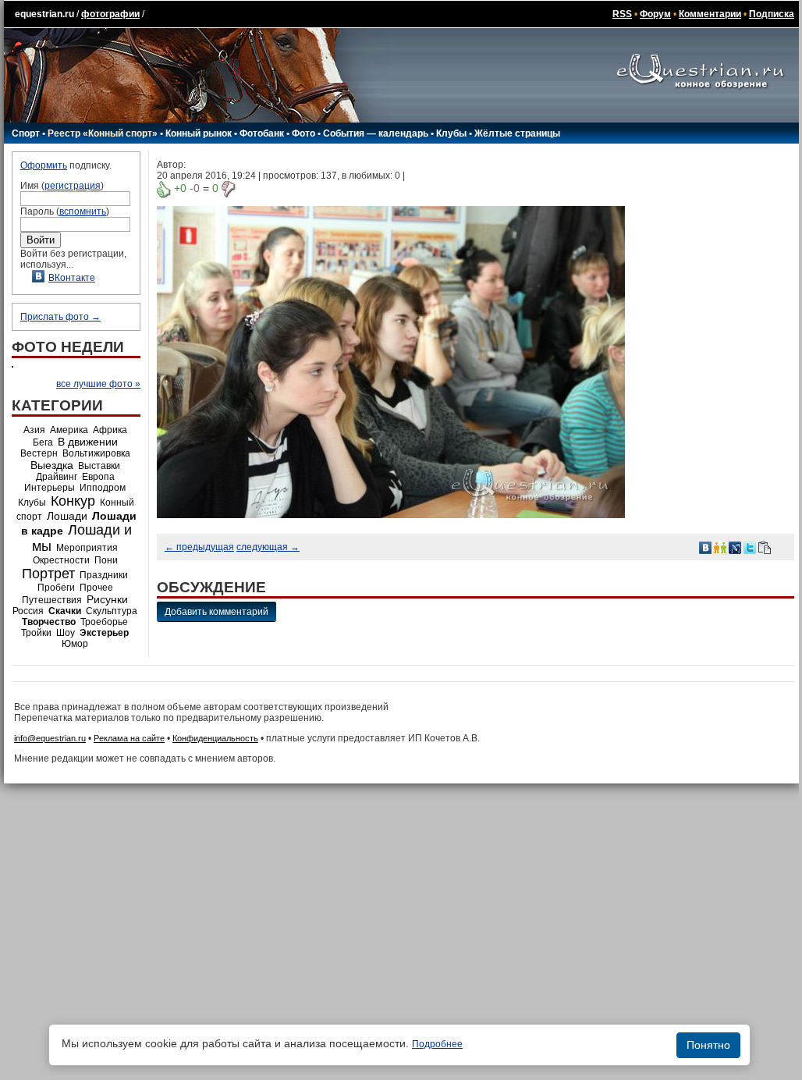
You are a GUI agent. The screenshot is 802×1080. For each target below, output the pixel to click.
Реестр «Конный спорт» (103, 133)
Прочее (96, 587)
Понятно (708, 1045)
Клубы (451, 133)
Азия (34, 430)
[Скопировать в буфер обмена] (764, 547)
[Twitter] (749, 547)
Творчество (49, 621)
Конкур (73, 501)
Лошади (67, 516)
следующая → (268, 547)
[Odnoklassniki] (720, 547)
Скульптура (111, 611)
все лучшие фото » (98, 383)
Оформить (43, 165)
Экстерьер (104, 632)
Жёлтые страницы (517, 133)
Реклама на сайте (129, 738)
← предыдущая (199, 547)
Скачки (64, 611)
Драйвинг (56, 476)
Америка (69, 430)
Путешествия (52, 600)
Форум (655, 14)
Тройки (36, 632)
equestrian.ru (44, 14)
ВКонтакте (71, 277)
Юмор (75, 643)
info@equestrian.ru (50, 738)
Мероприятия (87, 547)
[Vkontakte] (705, 547)
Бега (43, 442)
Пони (106, 560)
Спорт (26, 133)
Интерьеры (49, 487)
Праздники (104, 575)
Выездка (51, 465)
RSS (622, 14)
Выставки (99, 465)
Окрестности (61, 560)
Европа (98, 476)
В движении (88, 441)
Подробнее (437, 1044)
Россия (28, 611)
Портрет (48, 573)
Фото (303, 133)
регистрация (72, 185)
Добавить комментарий (216, 611)
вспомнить (82, 211)
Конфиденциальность (215, 738)
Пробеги (56, 587)
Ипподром (103, 487)
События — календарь (375, 133)
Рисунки (107, 599)
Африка (110, 430)
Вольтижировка (96, 453)
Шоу (65, 632)
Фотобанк (262, 133)
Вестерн (39, 453)
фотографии (110, 14)
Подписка (771, 14)
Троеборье (104, 621)
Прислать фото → (60, 316)
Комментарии (710, 14)
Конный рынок (198, 133)
